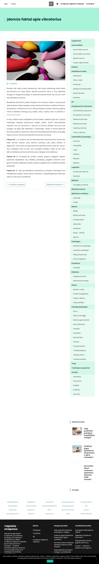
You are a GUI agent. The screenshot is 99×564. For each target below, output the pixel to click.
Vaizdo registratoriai (80, 63)
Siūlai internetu (78, 93)
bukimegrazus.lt (68, 506)
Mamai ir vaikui (78, 289)
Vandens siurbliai (79, 359)
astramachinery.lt (67, 510)
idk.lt (68, 514)
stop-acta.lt (49, 514)
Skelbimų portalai (79, 124)
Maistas (75, 180)
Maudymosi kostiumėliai (82, 89)
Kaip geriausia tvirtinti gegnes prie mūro (83, 541)
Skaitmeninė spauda (80, 281)
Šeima (74, 285)
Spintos (76, 237)
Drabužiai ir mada (79, 71)
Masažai (76, 158)
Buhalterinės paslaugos (82, 246)
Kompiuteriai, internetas (82, 106)
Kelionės (76, 154)
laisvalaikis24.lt (12, 502)
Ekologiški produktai (80, 185)
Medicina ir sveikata (80, 193)
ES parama (77, 381)
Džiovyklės (77, 224)
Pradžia (57, 4)
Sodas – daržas (78, 233)
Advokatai (77, 377)
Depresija (76, 198)
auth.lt (86, 510)
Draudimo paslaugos (81, 250)
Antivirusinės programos (82, 110)
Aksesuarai (77, 76)
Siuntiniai (76, 176)
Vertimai (76, 394)
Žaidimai (76, 163)
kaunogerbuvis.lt (12, 514)
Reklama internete (80, 119)
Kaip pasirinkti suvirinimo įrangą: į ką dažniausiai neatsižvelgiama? (63, 552)
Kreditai (76, 385)
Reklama (75, 272)
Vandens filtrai (78, 355)
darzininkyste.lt (86, 514)
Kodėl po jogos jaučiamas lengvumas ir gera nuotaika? (89, 451)
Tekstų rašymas (79, 132)
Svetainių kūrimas (79, 128)
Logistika (75, 167)
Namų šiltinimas (79, 324)
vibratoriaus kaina (13, 115)
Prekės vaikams (79, 298)
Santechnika (78, 337)
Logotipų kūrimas (79, 276)
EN (73, 102)
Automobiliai (77, 45)
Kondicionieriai (78, 220)
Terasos (76, 342)
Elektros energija (79, 316)
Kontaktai (90, 4)
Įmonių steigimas (79, 259)
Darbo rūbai (77, 80)
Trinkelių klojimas (79, 350)
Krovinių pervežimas (80, 172)
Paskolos (76, 390)
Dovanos (76, 141)
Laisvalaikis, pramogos (81, 137)
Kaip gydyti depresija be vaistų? (84, 531)
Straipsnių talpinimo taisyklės (72, 4)
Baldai (75, 211)
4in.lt (49, 510)
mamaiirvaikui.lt (86, 502)
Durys (75, 311)
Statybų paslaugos (79, 307)
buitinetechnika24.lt (49, 506)
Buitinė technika (79, 215)
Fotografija (77, 145)
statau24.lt (49, 502)
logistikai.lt (31, 502)
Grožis (75, 202)
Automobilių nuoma (80, 49)
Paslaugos (76, 241)
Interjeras (76, 228)
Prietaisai (76, 268)
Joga (75, 150)
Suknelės (76, 97)
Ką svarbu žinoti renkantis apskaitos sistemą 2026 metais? (88, 472)
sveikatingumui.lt (68, 502)
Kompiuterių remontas (81, 115)
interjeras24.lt (31, 506)
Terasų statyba (79, 346)
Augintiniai (76, 41)
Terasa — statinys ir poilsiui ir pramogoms (83, 547)
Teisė (74, 363)
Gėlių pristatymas (80, 254)
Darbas (75, 67)
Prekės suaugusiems (80, 294)
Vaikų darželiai (78, 302)
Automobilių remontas (81, 54)
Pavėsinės (77, 333)
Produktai (76, 263)
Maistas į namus (78, 189)
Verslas (75, 372)
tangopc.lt (31, 510)
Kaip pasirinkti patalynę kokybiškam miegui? (89, 433)
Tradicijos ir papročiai (81, 368)
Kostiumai (76, 84)
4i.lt (86, 506)
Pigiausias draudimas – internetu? (83, 536)
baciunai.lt (12, 510)
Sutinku (50, 561)
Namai (74, 207)
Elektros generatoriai (81, 320)
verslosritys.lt (13, 506)
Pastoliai (76, 329)
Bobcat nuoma (78, 58)
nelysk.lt (31, 514)
